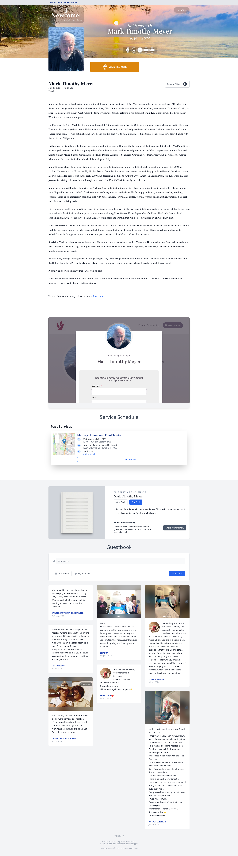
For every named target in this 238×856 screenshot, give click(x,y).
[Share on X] (133, 49)
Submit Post (177, 573)
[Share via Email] (146, 49)
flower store (98, 296)
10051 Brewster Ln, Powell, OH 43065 (100, 448)
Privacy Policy (111, 844)
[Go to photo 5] (170, 616)
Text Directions (130, 459)
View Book (120, 502)
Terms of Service (126, 844)
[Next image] (138, 601)
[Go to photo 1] (118, 616)
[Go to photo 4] (169, 616)
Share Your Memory (175, 527)
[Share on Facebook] (127, 49)
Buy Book (136, 502)
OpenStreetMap (122, 848)
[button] (64, 441)
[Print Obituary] (152, 49)
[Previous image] (99, 601)
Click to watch (89, 454)
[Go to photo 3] (167, 616)
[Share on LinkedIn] (139, 49)
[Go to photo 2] (119, 616)
